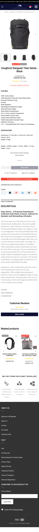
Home (6, 12)
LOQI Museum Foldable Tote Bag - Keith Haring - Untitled (29, 354)
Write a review (19, 314)
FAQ (2, 448)
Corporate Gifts (6, 434)
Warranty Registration (8, 480)
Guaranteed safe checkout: (11, 185)
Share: (3, 189)
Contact (3, 425)
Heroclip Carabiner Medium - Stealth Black (10, 354)
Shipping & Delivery (7, 471)
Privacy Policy (5, 462)
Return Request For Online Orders (11, 457)
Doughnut (21, 155)
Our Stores (4, 430)
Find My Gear (5, 453)
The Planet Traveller (19, 7)
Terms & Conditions (7, 475)
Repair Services (6, 466)
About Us (4, 421)
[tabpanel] (10, 350)
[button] (16, 81)
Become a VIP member (8, 416)
